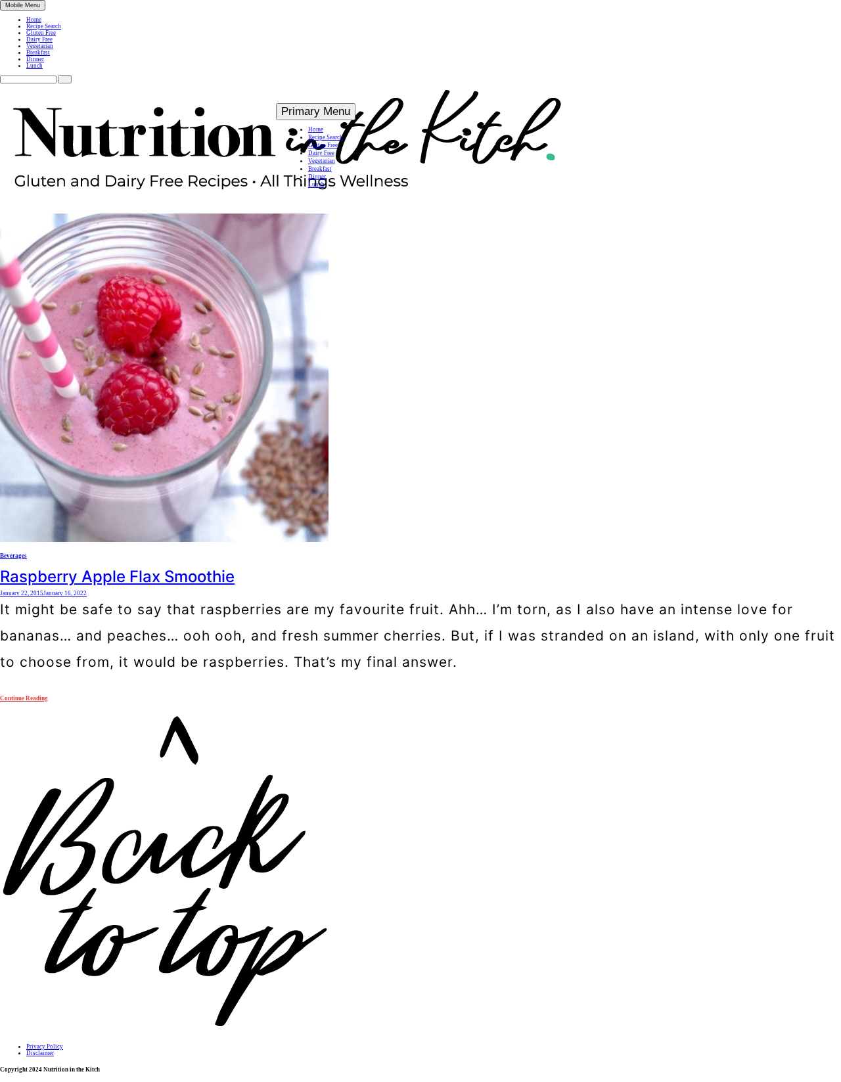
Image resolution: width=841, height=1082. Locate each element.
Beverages (13, 555)
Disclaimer (40, 1053)
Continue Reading (24, 698)
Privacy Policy (44, 1046)
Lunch (34, 65)
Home (33, 19)
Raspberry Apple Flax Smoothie (117, 576)
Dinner (35, 59)
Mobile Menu (22, 5)
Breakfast (38, 52)
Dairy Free (39, 39)
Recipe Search (43, 26)
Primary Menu (315, 111)
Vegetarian (39, 46)
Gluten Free (41, 33)
